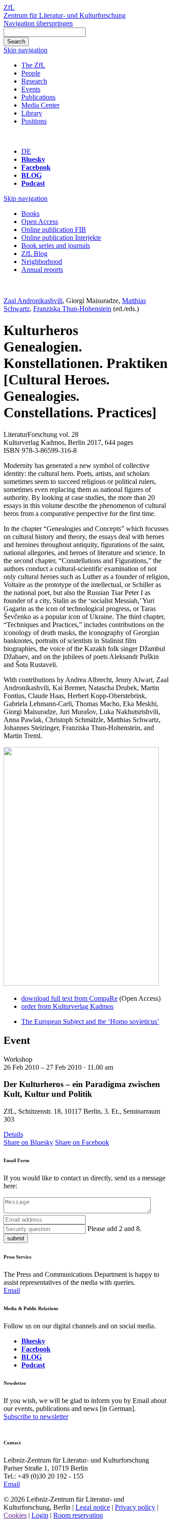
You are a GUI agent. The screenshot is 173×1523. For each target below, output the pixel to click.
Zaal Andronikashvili (33, 300)
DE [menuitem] (26, 151)
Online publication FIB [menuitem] (53, 229)
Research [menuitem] (34, 81)
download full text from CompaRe (69, 998)
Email (12, 1290)
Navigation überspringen (38, 23)
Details (13, 1134)
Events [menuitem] (30, 89)
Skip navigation (25, 50)
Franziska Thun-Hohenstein (72, 308)
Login (39, 1515)
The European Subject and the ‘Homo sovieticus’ (90, 1021)
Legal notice (92, 1507)
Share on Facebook (82, 1142)
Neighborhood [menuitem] (41, 261)
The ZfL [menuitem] (33, 65)
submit (15, 1238)
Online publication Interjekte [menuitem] (61, 237)
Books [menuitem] (30, 213)
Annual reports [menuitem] (42, 269)
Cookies (15, 1515)
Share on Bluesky (28, 1142)
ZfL (9, 7)
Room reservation (78, 1515)
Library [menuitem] (31, 113)
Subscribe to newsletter (36, 1416)
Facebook (36, 167)
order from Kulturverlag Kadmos (67, 1006)
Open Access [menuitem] (39, 221)
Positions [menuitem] (34, 121)
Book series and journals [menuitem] (55, 245)
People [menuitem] (30, 73)
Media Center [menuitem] (40, 105)
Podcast (33, 183)
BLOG (31, 175)
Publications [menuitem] (38, 97)
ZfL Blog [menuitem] (34, 253)
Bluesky (33, 159)
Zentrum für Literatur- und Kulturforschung (65, 15)
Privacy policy (135, 1507)
